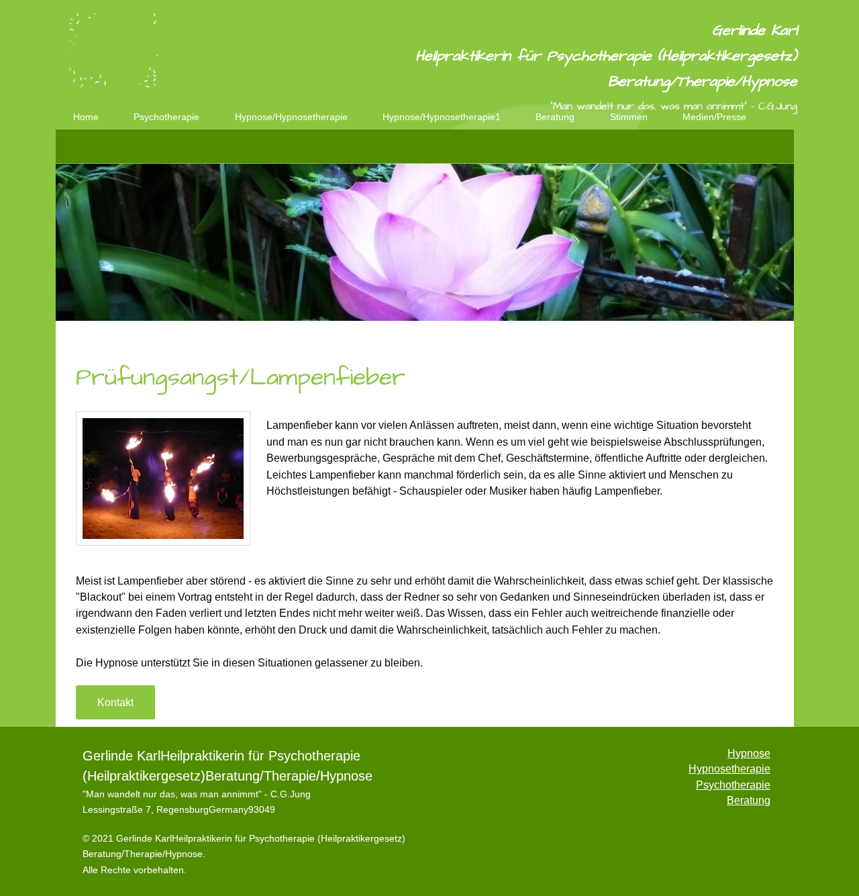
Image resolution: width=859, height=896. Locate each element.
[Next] (775, 243)
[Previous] (74, 243)
